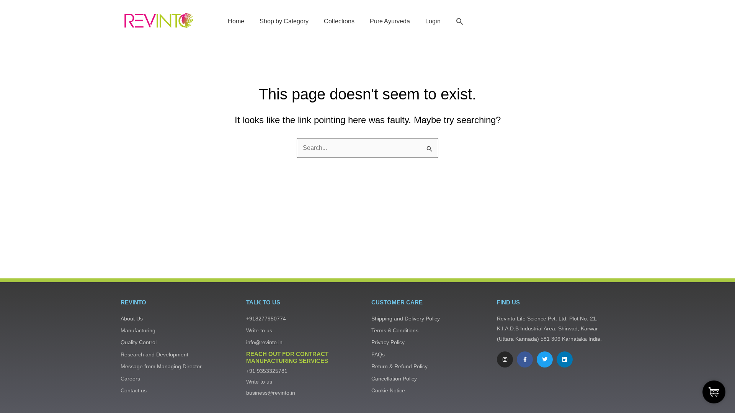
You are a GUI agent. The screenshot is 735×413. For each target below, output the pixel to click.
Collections (339, 21)
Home (236, 21)
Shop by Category (284, 21)
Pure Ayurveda (390, 21)
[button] (459, 21)
